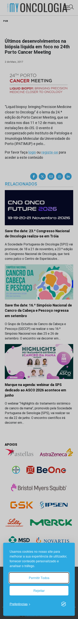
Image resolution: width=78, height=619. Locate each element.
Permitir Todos (39, 577)
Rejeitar (39, 590)
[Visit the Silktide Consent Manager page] (63, 604)
